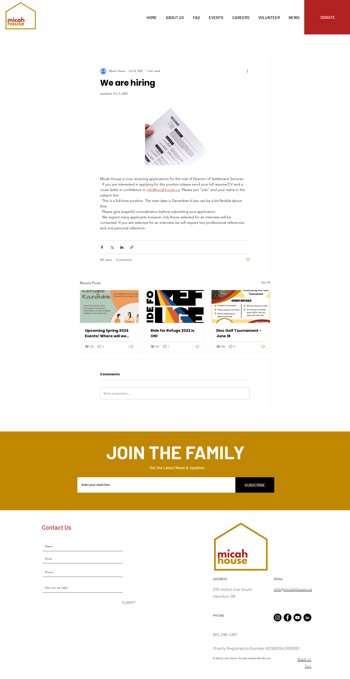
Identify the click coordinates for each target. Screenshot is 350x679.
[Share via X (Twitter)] (112, 247)
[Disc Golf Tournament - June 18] (240, 306)
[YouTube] (297, 617)
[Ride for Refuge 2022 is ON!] (175, 306)
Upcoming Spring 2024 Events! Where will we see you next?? (107, 333)
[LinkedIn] (307, 617)
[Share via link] (132, 247)
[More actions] (247, 70)
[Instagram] (278, 617)
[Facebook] (287, 617)
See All (265, 282)
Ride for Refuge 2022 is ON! (172, 333)
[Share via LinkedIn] (122, 247)
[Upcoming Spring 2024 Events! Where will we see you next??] (109, 306)
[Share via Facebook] (102, 247)
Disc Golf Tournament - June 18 (238, 333)
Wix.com (266, 658)
